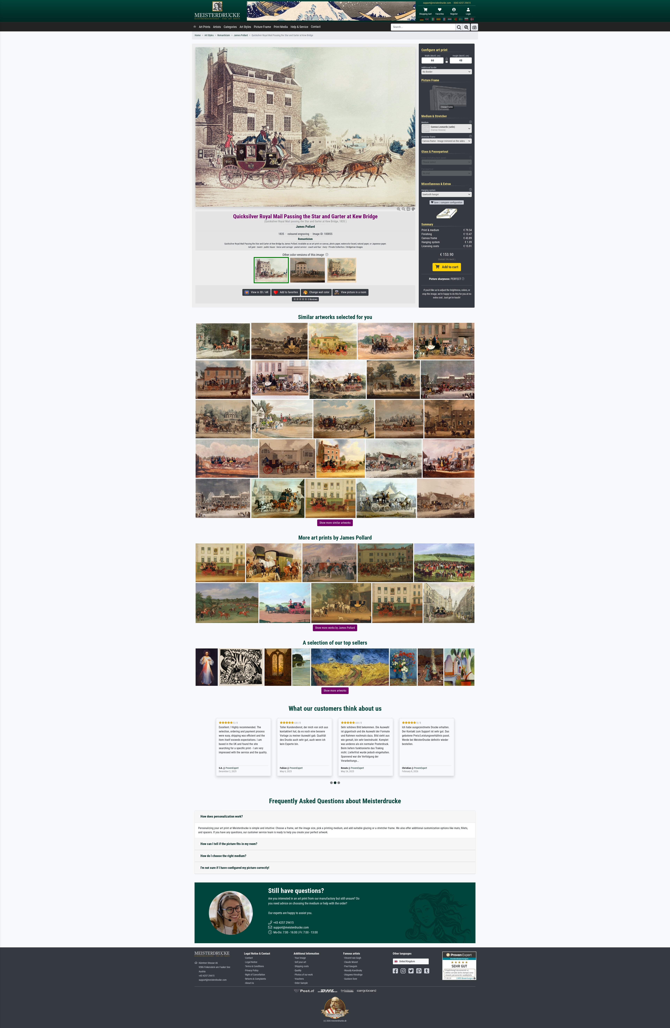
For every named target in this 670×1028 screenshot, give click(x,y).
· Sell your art (300, 962)
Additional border (429, 67)
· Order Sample (301, 983)
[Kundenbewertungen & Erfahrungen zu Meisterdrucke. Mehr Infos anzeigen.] (459, 965)
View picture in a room (352, 292)
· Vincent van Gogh (352, 957)
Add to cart (448, 267)
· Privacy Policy (251, 970)
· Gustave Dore (350, 978)
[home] (195, 27)
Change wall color (318, 292)
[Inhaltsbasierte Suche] (466, 27)
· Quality (297, 970)
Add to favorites (288, 292)
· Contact (248, 957)
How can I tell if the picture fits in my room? (228, 844)
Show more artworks (335, 690)
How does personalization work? (221, 816)
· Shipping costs (301, 966)
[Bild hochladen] (474, 27)
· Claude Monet (350, 962)
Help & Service (299, 27)
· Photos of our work (303, 974)
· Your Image (300, 957)
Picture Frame (262, 27)
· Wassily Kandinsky (352, 970)
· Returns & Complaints (255, 978)
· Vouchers (299, 978)
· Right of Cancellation (254, 974)
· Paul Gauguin (350, 966)
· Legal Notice (250, 962)
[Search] (459, 27)
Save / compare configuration (447, 202)
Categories (230, 27)
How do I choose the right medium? (223, 856)
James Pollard (241, 35)
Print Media (281, 27)
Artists (217, 27)
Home (198, 35)
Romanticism (223, 35)
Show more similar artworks (335, 522)
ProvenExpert (236, 768)
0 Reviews (312, 299)
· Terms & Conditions (254, 966)
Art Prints (204, 27)
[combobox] (446, 71)
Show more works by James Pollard (335, 627)
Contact (316, 26)
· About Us (249, 983)
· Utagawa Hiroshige (353, 974)
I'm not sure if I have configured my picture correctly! (234, 868)
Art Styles (245, 27)
